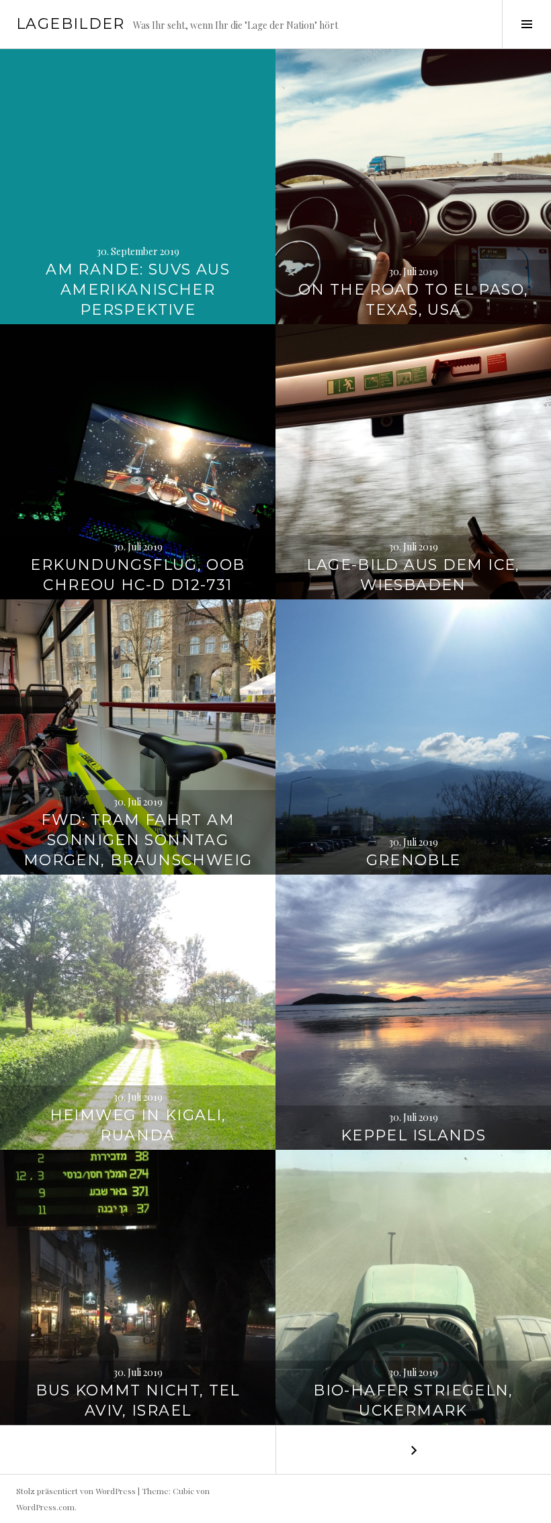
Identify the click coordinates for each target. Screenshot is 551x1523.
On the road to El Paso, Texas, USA (413, 300)
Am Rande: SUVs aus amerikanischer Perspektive (138, 289)
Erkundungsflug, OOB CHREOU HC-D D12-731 (137, 575)
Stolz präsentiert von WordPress (76, 1490)
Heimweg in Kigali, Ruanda (138, 1125)
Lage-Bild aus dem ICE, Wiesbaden (412, 575)
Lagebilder (70, 24)
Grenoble (413, 860)
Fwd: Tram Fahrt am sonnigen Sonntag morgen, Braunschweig (138, 840)
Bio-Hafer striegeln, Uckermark (413, 1400)
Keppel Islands (413, 1135)
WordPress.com (45, 1507)
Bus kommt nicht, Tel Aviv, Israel (138, 1400)
